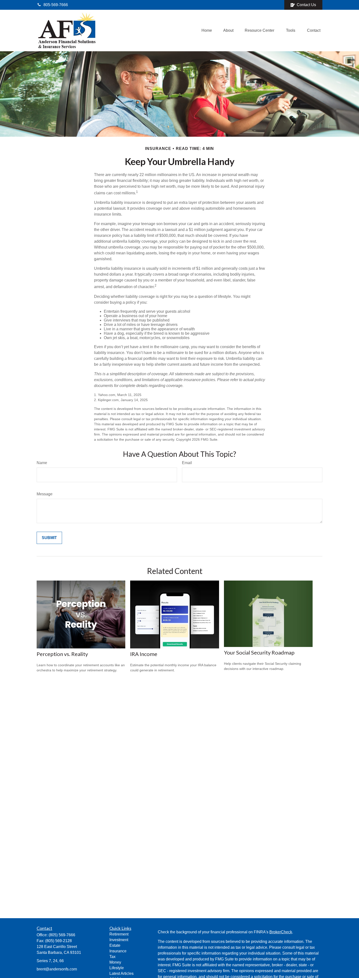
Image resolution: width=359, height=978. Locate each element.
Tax (112, 957)
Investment (118, 940)
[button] (207, 30)
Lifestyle (116, 968)
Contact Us (306, 5)
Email (187, 463)
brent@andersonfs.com (57, 969)
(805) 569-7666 (62, 935)
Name (42, 463)
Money (115, 962)
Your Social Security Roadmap (259, 652)
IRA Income (143, 654)
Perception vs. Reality (62, 654)
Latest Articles (121, 973)
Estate (114, 945)
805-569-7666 (55, 5)
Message (45, 494)
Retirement (118, 934)
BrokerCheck (280, 932)
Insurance (118, 951)
